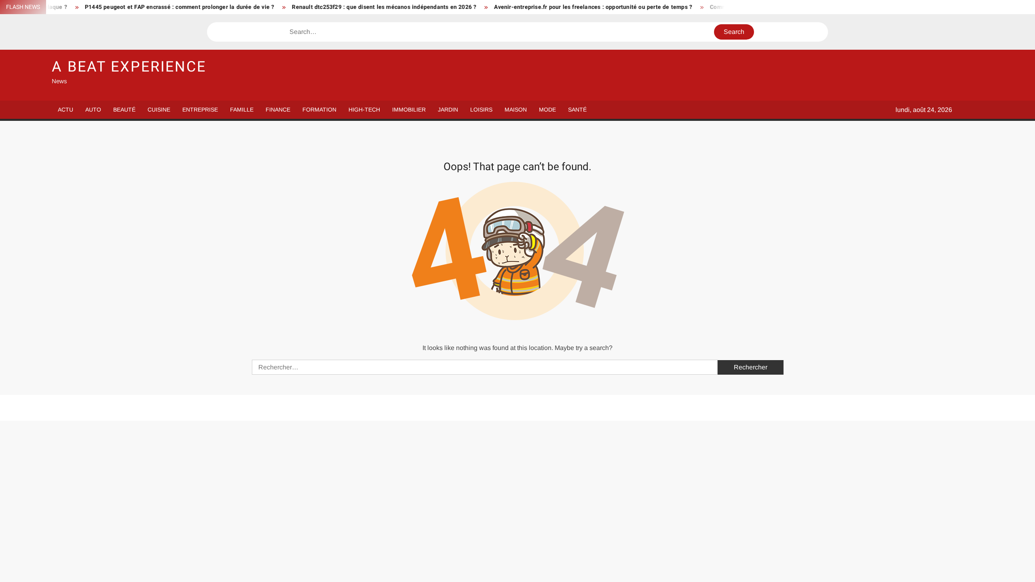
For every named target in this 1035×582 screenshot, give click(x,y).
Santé (577, 109)
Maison (516, 109)
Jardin (448, 109)
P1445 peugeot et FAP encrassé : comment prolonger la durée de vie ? (157, 7)
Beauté (124, 109)
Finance (278, 109)
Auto (93, 109)
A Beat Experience (129, 67)
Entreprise (200, 109)
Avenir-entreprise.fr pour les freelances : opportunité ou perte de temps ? (571, 7)
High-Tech (364, 109)
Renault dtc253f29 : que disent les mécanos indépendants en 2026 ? (362, 7)
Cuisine (159, 109)
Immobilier (409, 109)
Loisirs (481, 109)
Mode (547, 109)
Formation (319, 109)
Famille (241, 109)
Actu (65, 109)
